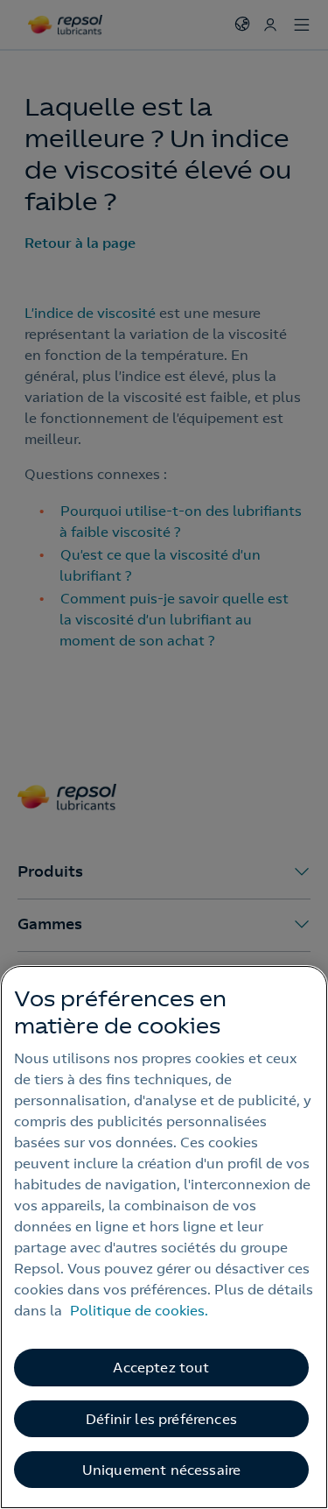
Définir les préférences (161, 1419)
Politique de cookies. (139, 1310)
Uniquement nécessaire (161, 1469)
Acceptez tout (161, 1367)
